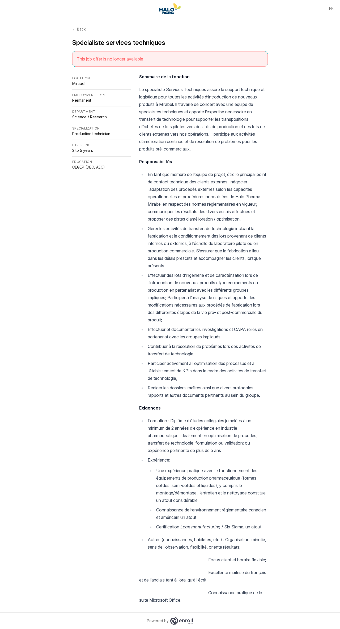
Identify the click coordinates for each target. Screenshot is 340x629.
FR (331, 8)
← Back (79, 29)
